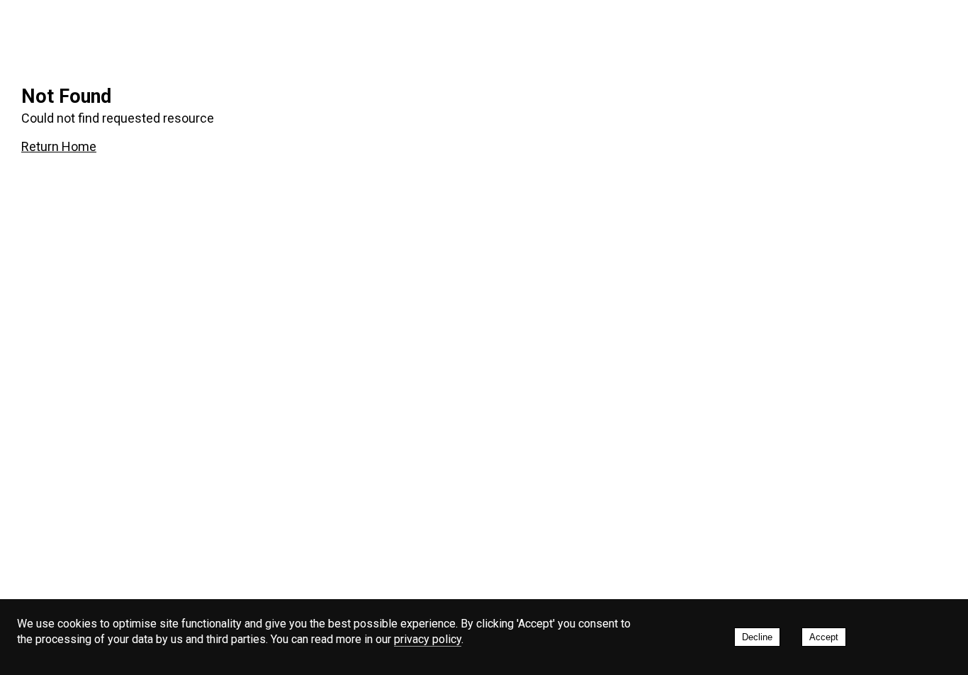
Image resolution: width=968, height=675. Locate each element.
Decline (757, 637)
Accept (823, 637)
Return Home (58, 146)
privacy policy (427, 639)
